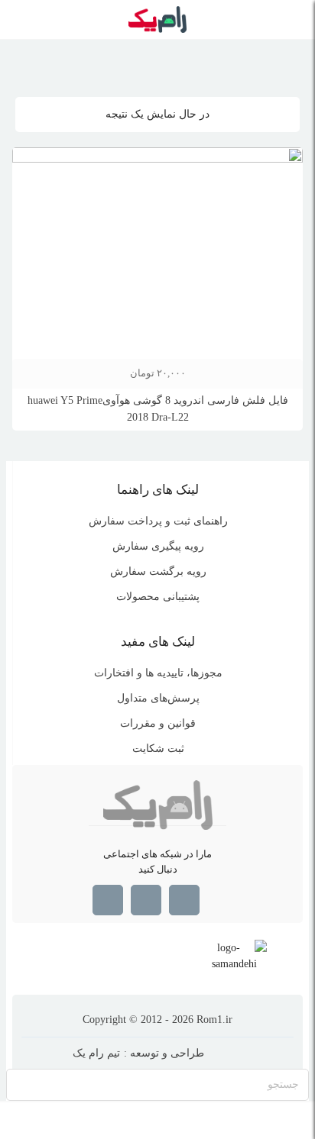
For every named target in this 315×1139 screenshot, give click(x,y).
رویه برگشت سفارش (158, 571)
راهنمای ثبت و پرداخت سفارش (158, 521)
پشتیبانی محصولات (158, 596)
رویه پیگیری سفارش (158, 546)
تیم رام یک (96, 1053)
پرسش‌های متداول (158, 698)
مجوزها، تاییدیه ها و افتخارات (158, 673)
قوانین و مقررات (158, 723)
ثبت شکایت (158, 748)
